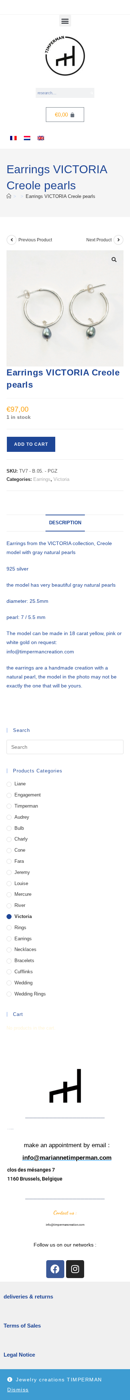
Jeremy (22, 872)
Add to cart (31, 444)
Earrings (42, 479)
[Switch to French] (13, 138)
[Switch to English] (41, 138)
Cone (19, 850)
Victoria (61, 479)
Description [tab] (65, 522)
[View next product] (118, 240)
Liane (20, 783)
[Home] (8, 196)
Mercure (22, 894)
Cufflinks (23, 971)
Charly (21, 839)
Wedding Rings (30, 994)
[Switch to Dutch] (27, 138)
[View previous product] (11, 240)
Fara (19, 861)
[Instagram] (75, 1269)
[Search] (91, 93)
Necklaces (25, 949)
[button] (65, 21)
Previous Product (35, 239)
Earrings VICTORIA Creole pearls (60, 196)
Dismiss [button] (18, 1389)
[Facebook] (55, 1269)
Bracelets (24, 960)
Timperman (26, 806)
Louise (21, 883)
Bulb (19, 828)
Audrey (21, 817)
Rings (20, 927)
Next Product (99, 239)
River (19, 905)
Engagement (27, 795)
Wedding (23, 982)
